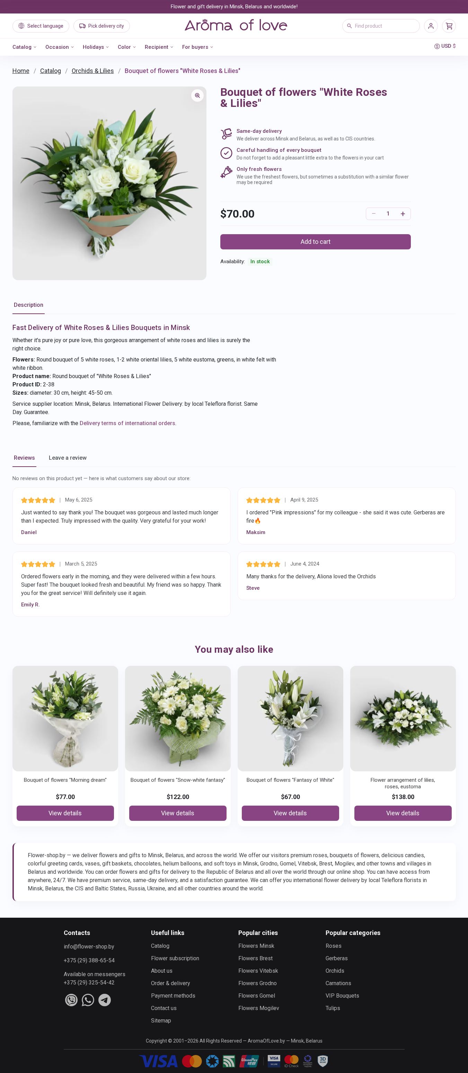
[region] (109, 183)
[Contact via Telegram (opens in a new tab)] (104, 1000)
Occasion (57, 47)
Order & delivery (170, 983)
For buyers (195, 47)
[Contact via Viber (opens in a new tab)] (71, 1000)
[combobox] (381, 26)
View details (65, 813)
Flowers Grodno (257, 983)
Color (124, 47)
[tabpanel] (234, 375)
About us (162, 970)
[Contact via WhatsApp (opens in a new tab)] (88, 1000)
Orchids (335, 970)
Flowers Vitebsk (258, 970)
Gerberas (337, 958)
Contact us (164, 1008)
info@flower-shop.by (89, 946)
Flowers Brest (255, 958)
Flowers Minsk (256, 946)
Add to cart (315, 241)
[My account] (431, 26)
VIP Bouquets (342, 995)
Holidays (93, 47)
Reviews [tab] (24, 458)
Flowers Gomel (256, 995)
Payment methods (173, 995)
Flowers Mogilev (258, 1008)
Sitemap (161, 1020)
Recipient (156, 47)
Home (20, 70)
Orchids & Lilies (93, 70)
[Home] (236, 26)
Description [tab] (28, 305)
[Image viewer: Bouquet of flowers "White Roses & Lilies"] (197, 95)
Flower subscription (175, 958)
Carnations (338, 983)
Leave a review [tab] (68, 458)
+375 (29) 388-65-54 (89, 960)
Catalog (22, 47)
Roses (334, 946)
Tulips (333, 1008)
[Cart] (449, 26)
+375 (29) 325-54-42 (89, 982)
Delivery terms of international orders (127, 423)
